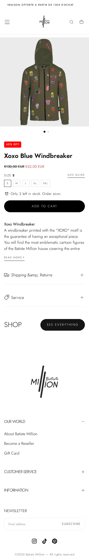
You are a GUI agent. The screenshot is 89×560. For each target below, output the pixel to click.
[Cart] (82, 22)
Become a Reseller (19, 443)
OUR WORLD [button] (14, 421)
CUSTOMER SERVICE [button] (20, 472)
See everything (63, 324)
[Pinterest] (55, 541)
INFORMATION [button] (16, 490)
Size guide (76, 175)
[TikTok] (45, 541)
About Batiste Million (20, 434)
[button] (7, 22)
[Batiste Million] (44, 382)
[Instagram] (34, 541)
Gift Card (11, 453)
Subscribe (71, 524)
